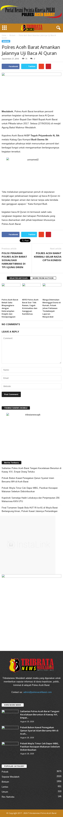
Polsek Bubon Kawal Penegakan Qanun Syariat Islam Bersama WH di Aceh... (39, 730)
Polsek (5, 772)
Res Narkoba (8, 797)
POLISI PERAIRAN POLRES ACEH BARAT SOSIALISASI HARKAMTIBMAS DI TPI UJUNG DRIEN (14, 260)
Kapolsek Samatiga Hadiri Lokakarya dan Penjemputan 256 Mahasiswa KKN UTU (30, 500)
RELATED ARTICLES (19, 278)
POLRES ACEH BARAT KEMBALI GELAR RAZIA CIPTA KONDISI (47, 256)
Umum (5, 792)
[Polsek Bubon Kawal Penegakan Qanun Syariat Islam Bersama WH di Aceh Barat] (10, 732)
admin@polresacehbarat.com (37, 692)
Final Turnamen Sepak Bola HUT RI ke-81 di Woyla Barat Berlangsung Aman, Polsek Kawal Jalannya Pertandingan (30, 509)
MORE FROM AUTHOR (43, 278)
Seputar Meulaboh (10, 777)
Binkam (6, 41)
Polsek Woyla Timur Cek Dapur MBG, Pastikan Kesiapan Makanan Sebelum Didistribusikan (30, 490)
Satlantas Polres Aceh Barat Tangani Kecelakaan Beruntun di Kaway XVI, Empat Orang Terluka (31, 470)
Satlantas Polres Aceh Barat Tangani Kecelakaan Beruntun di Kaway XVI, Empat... (39, 714)
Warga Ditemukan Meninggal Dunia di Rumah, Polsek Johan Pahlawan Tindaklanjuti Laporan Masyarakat (52, 308)
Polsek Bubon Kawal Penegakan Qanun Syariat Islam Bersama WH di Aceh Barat (28, 480)
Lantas (5, 787)
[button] (57, 28)
